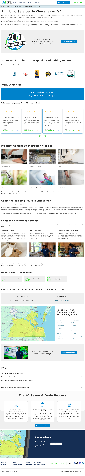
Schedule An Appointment (68, 41)
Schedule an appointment (42, 425)
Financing (27, 462)
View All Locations (56, 443)
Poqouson (59, 336)
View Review (8, 131)
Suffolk (59, 333)
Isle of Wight (74, 328)
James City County (76, 336)
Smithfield (74, 333)
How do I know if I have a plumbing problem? (12, 383)
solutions (62, 225)
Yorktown (74, 325)
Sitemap (80, 472)
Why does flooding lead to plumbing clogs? (12, 373)
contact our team (34, 192)
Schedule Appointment (64, 2)
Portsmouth (74, 322)
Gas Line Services (17, 464)
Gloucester (74, 330)
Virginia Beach (61, 322)
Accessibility (74, 472)
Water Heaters (28, 464)
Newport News (61, 328)
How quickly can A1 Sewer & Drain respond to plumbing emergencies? (18, 380)
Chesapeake (60, 325)
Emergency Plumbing (39, 464)
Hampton (59, 330)
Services (14, 2)
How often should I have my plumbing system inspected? (15, 387)
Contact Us (36, 2)
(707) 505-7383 (62, 300)
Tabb (72, 338)
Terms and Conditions (66, 472)
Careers (15, 462)
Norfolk (59, 320)
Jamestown (60, 338)
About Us (29, 2)
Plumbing (3, 464)
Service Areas (22, 2)
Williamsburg (75, 320)
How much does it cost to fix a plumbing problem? (13, 376)
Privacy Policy (58, 472)
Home (2, 6)
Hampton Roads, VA (18, 6)
